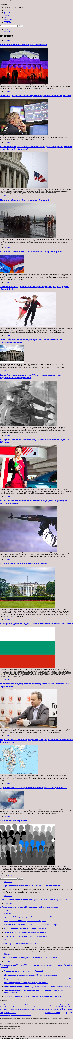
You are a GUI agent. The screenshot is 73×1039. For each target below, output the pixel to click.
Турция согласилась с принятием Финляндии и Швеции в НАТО (33, 787)
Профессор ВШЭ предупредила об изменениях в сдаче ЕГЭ (28, 917)
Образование (8, 19)
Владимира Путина (4, 1006)
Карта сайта (8, 22)
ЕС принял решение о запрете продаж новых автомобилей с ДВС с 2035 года (35, 996)
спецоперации (10, 1015)
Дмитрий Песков (69, 1006)
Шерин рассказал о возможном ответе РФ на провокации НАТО (33, 251)
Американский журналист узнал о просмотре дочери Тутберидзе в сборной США (37, 979)
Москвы (32, 1009)
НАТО (36, 1009)
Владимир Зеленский (53, 1005)
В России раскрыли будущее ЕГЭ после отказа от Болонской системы (29, 907)
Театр (5, 17)
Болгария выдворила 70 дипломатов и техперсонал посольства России (36, 623)
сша (15, 1015)
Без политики (14, 1005)
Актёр (5, 1005)
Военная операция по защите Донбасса (25, 1007)
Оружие (4, 1012)
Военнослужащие (52, 1007)
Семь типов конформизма (13, 820)
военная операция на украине (26, 1012)
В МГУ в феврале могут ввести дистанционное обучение (27, 936)
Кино (5, 14)
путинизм (63, 1012)
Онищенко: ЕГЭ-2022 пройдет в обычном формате (25, 921)
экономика (27, 1015)
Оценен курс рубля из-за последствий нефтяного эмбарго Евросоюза (35, 95)
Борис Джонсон (21, 1005)
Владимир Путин (66, 1005)
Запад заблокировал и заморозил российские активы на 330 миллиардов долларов (38, 987)
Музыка (6, 15)
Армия (9, 1005)
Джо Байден (62, 1006)
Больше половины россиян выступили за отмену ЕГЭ (26, 928)
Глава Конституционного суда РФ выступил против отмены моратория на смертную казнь (31, 376)
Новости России (43, 1009)
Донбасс (2, 1009)
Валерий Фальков (36, 1005)
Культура (7, 12)
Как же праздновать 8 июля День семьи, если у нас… (26, 983)
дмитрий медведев (37, 1012)
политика (54, 1012)
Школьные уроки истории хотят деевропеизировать (25, 932)
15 (8, 875)
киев (43, 1012)
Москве (27, 1009)
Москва (23, 1009)
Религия (12, 1012)
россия (69, 1012)
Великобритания (44, 1005)
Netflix (2, 1005)
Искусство (7, 1009)
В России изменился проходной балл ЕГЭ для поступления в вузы (31, 925)
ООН (48, 1009)
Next (11, 875)
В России (28, 1005)
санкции (3, 1015)
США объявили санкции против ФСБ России (23, 563)
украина (20, 1015)
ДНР (57, 1007)
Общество (7, 21)
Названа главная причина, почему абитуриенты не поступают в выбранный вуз (33, 900)
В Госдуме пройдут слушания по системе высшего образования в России (30, 886)
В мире (11, 1007)
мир (47, 1012)
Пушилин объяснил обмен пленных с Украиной (24, 200)
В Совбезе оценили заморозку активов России (23, 44)
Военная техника (42, 1007)
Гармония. (3, 4)
